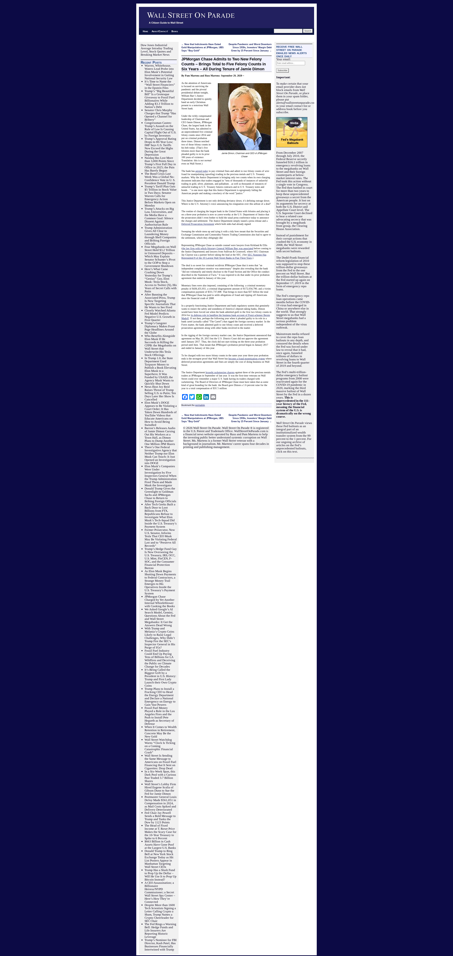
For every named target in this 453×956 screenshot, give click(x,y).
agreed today (201, 171)
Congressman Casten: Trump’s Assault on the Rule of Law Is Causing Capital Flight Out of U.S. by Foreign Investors (160, 129)
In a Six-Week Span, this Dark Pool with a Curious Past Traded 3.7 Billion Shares (160, 776)
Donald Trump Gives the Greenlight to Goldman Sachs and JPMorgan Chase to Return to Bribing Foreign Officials (160, 495)
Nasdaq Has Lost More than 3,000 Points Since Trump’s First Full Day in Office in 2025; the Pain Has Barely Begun (160, 164)
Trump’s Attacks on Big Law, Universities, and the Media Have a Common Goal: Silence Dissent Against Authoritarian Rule (159, 216)
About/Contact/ (160, 31)
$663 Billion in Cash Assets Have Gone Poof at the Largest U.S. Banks (160, 844)
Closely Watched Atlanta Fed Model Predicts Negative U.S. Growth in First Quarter (160, 315)
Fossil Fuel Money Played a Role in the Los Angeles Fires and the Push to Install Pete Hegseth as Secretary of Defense (160, 715)
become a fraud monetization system (246, 358)
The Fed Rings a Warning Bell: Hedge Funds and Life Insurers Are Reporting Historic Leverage (160, 930)
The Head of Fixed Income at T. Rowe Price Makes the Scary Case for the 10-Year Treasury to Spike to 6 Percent (160, 832)
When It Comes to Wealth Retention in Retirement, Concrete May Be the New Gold (161, 731)
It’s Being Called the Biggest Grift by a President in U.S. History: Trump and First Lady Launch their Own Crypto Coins (160, 677)
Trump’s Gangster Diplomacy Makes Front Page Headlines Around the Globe (160, 327)
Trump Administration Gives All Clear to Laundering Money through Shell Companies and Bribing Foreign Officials (160, 235)
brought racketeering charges (220, 372)
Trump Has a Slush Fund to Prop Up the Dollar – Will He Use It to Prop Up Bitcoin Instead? (160, 874)
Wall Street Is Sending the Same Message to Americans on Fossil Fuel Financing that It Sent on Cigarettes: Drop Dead (160, 762)
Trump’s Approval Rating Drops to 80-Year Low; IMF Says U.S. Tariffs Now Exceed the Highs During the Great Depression (160, 146)
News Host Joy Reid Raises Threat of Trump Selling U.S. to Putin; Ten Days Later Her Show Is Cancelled (160, 393)
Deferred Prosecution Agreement (197, 224)
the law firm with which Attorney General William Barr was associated (217, 248)
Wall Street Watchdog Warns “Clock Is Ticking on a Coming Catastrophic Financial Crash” (160, 746)
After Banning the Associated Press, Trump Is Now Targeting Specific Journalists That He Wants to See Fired (160, 301)
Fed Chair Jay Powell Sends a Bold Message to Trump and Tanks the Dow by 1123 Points (160, 817)
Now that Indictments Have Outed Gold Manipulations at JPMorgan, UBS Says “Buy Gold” (202, 47)
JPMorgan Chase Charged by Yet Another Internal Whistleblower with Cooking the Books (160, 601)
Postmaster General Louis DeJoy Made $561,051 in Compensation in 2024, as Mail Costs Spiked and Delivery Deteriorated (161, 803)
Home (145, 31)
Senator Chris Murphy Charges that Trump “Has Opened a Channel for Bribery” (160, 114)
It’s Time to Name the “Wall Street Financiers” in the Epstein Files (160, 85)
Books (174, 31)
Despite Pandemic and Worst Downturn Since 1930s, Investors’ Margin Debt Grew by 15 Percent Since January (250, 47)
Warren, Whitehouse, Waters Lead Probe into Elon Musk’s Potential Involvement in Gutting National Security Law (159, 72)
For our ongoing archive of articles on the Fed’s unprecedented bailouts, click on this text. (293, 445)
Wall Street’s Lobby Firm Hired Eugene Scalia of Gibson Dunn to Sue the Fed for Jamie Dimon (160, 789)
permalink (200, 405)
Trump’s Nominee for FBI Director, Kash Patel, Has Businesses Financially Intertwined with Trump (161, 944)
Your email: (283, 59)
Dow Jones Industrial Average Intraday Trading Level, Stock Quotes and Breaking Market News (157, 49)
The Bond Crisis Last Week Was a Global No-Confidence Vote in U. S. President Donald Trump (160, 178)
